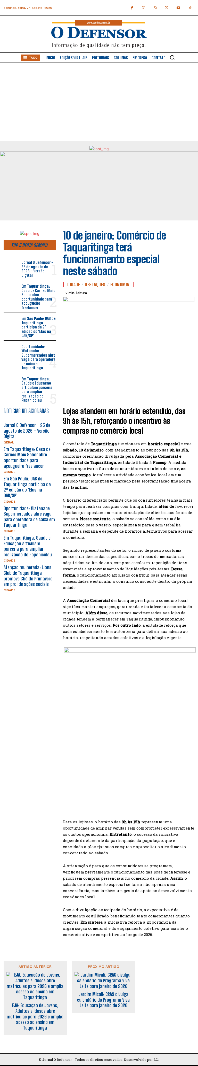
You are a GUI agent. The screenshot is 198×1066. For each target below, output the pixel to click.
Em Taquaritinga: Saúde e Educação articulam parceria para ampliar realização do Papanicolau (36, 390)
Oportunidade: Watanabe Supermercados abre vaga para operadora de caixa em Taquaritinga (38, 357)
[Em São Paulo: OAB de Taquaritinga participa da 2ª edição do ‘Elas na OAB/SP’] (11, 322)
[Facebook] (131, 7)
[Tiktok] (189, 7)
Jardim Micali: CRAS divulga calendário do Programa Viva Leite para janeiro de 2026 (103, 1000)
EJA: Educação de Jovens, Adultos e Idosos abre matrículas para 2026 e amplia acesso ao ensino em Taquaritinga (35, 1016)
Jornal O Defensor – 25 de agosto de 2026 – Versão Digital (37, 269)
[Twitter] (166, 7)
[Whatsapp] (155, 7)
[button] (172, 57)
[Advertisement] (99, 102)
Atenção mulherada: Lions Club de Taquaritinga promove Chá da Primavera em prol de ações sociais (28, 575)
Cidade (9, 471)
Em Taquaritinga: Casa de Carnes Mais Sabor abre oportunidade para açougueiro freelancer (38, 297)
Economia (119, 284)
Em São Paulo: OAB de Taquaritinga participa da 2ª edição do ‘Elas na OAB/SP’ (38, 327)
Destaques (95, 284)
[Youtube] (178, 7)
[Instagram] (143, 7)
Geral (9, 442)
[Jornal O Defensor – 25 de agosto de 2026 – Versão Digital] (11, 266)
